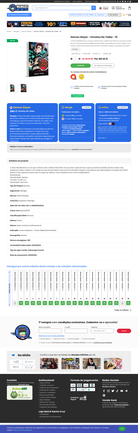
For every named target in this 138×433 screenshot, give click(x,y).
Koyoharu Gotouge (75, 129)
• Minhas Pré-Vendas (47, 402)
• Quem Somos (44, 383)
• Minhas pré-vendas (91, 1)
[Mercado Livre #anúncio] (81, 76)
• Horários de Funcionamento (50, 417)
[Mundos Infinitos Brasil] (18, 7)
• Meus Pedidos (44, 400)
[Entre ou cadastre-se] (113, 7)
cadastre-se (120, 9)
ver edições (86, 107)
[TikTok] (120, 1)
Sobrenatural (81, 132)
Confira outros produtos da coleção (83, 87)
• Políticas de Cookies (47, 390)
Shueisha (86, 130)
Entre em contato (121, 405)
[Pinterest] (130, 1)
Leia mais (101, 138)
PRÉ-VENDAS (90, 15)
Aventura (73, 132)
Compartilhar (78, 96)
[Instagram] (118, 1)
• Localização (44, 414)
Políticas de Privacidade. (22, 430)
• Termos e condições (47, 392)
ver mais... (75, 49)
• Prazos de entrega (46, 395)
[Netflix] (113, 124)
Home (9, 31)
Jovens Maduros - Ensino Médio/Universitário (37, 230)
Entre (117, 7)
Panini (69, 130)
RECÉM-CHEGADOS (76, 15)
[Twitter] (123, 1)
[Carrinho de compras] (129, 8)
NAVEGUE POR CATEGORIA (20, 15)
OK (122, 429)
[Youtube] (125, 1)
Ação (68, 132)
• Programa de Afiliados (48, 407)
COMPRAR (80, 66)
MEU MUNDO (113, 15)
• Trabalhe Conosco (46, 385)
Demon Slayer (27, 31)
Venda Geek (109, 400)
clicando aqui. (24, 385)
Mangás (16, 31)
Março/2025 (25, 210)
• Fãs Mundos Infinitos (107, 1)
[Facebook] (115, 1)
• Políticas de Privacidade (48, 388)
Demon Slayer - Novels (76, 127)
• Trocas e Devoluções (47, 397)
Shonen (72, 134)
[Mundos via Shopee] (73, 76)
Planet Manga (22, 196)
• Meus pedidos (77, 1)
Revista (27, 186)
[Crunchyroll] (110, 124)
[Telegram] (128, 1)
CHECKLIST (101, 15)
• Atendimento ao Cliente (62, 1)
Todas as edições (121, 310)
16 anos (30, 215)
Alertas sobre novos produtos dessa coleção (114, 87)
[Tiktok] (117, 391)
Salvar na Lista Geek (104, 66)
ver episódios (122, 107)
